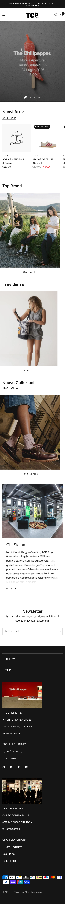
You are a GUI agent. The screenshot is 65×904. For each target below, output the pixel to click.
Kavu (27, 370)
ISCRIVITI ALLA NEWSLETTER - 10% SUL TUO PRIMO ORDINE (32, 4)
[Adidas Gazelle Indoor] (46, 138)
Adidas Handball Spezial (13, 161)
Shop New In (9, 117)
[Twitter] (13, 767)
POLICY (8, 659)
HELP (6, 670)
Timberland (30, 473)
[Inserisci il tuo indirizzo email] (59, 631)
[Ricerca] (56, 14)
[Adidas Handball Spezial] (16, 138)
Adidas (6, 155)
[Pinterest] (28, 766)
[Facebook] (5, 767)
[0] (61, 14)
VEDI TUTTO (10, 387)
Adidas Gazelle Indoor (42, 161)
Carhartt (29, 272)
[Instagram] (21, 767)
